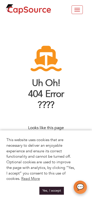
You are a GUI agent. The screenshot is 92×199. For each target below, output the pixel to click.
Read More (30, 178)
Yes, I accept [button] (51, 190)
